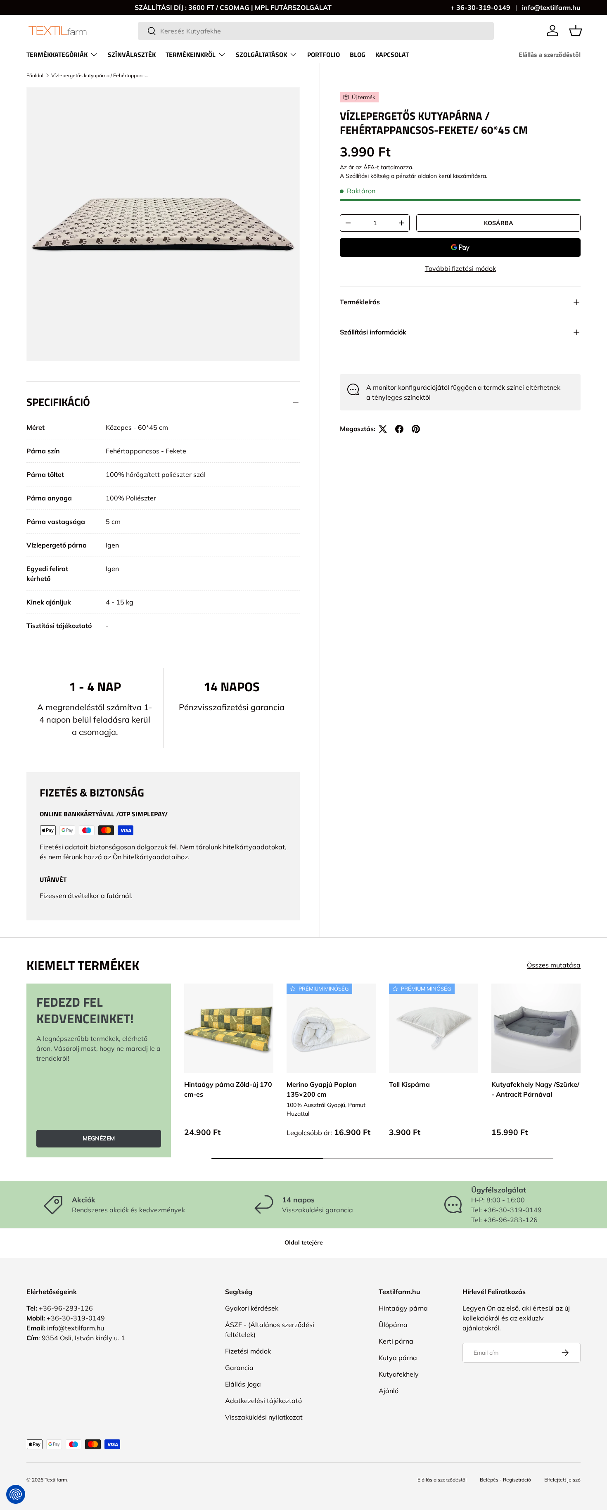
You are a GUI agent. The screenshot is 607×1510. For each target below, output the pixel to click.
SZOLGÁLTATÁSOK (261, 54)
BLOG (357, 54)
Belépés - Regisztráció (505, 1480)
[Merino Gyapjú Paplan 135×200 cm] (331, 1028)
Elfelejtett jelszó (562, 1480)
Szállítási (357, 176)
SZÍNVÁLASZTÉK (132, 54)
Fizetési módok (248, 1351)
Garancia (239, 1367)
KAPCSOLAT (392, 54)
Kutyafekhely (399, 1374)
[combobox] (316, 31)
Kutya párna (398, 1358)
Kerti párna (396, 1341)
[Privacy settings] (15, 1494)
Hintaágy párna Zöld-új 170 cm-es (228, 1089)
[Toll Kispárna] (433, 1028)
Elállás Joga (243, 1384)
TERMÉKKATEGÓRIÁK (57, 54)
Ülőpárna (393, 1324)
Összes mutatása (554, 965)
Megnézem (99, 1138)
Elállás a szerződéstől (550, 54)
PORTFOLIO (323, 54)
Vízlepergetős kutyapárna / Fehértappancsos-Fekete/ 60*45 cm (100, 75)
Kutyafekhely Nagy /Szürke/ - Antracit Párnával (535, 1089)
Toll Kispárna (409, 1084)
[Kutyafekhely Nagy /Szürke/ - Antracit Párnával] (536, 1028)
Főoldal (34, 75)
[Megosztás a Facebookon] (399, 429)
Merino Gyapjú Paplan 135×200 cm (322, 1089)
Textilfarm (56, 1480)
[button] (576, 30)
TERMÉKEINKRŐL (191, 54)
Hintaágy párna (403, 1308)
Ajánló (388, 1391)
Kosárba (498, 223)
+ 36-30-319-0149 (480, 7)
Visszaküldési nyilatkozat (264, 1417)
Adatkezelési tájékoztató (263, 1400)
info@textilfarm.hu (551, 7)
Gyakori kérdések (251, 1308)
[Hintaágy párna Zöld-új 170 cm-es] (228, 1028)
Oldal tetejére (304, 1242)
